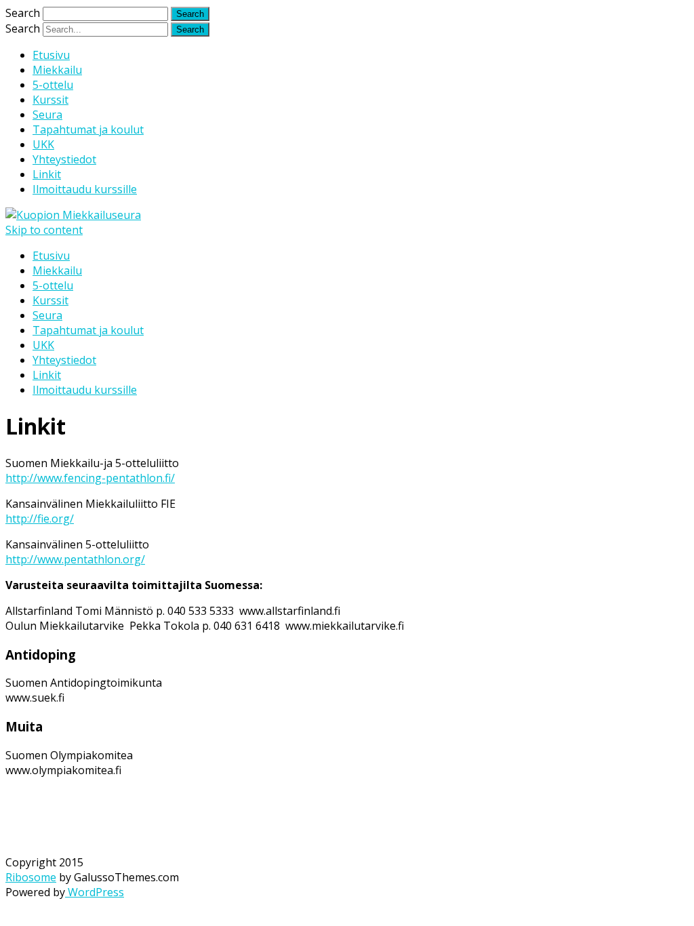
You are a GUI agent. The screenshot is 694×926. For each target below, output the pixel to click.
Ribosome (30, 877)
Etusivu (51, 54)
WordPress (94, 892)
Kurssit (50, 99)
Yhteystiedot (64, 159)
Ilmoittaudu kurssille (85, 189)
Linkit (47, 174)
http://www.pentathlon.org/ (75, 559)
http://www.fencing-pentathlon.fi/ (90, 477)
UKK (43, 144)
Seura (47, 114)
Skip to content (44, 229)
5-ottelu (53, 84)
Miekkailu (57, 69)
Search (22, 12)
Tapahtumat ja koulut (88, 129)
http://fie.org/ (39, 518)
